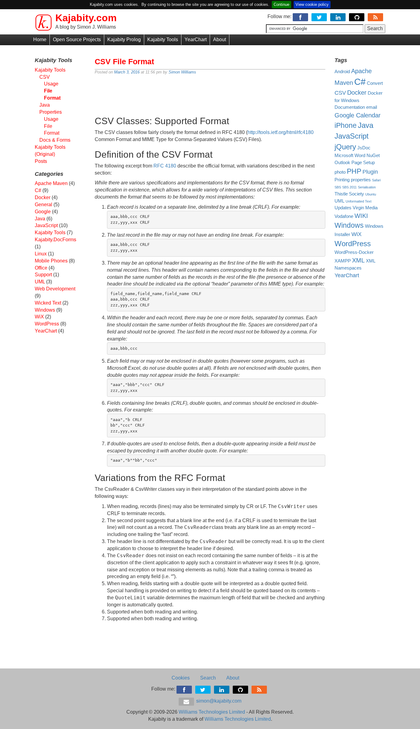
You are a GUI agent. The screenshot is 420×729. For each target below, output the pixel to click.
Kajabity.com (86, 17)
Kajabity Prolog (124, 39)
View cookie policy (312, 4)
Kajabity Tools (162, 39)
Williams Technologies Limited (212, 712)
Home (39, 39)
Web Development (55, 288)
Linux (41, 253)
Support (43, 274)
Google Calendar (358, 115)
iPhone (346, 125)
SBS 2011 (349, 187)
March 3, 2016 (127, 72)
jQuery (345, 147)
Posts (41, 161)
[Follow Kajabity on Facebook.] (301, 16)
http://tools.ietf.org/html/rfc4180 (281, 132)
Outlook (342, 162)
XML (358, 260)
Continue (281, 4)
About (219, 39)
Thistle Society (349, 193)
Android (342, 71)
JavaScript (46, 225)
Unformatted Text (358, 201)
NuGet (373, 155)
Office (41, 267)
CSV (44, 77)
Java (40, 218)
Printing (342, 179)
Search (208, 677)
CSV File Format (124, 61)
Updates (343, 207)
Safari (376, 180)
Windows (45, 310)
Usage (51, 83)
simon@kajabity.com (218, 700)
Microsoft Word (350, 155)
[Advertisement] (210, 93)
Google (43, 211)
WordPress (47, 323)
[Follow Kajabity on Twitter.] (319, 16)
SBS (338, 187)
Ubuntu (370, 194)
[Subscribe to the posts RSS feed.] (376, 16)
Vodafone (344, 216)
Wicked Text (48, 302)
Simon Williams (182, 72)
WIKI (361, 215)
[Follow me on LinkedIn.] (338, 16)
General (43, 204)
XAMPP (343, 260)
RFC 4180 (164, 165)
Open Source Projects (77, 39)
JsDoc (363, 147)
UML (40, 281)
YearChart (195, 39)
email (371, 107)
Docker (42, 197)
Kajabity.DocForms (55, 239)
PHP (354, 171)
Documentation (350, 107)
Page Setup (363, 162)
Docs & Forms (54, 140)
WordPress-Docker (354, 252)
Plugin (370, 172)
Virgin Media (365, 207)
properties (361, 179)
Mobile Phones (51, 260)
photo (340, 172)
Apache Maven (51, 183)
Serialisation (367, 187)
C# (38, 190)
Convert (375, 83)
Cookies (181, 677)
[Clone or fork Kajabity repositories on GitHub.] (357, 16)
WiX (39, 316)
